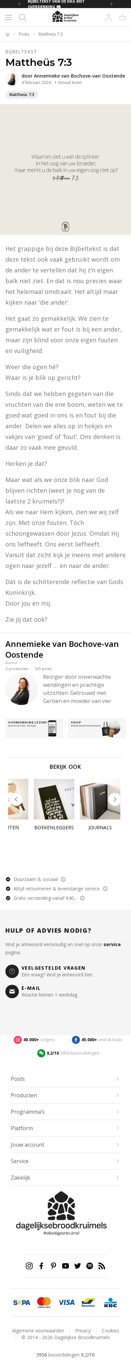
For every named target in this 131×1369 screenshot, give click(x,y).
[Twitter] (77, 1266)
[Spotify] (89, 1266)
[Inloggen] (108, 17)
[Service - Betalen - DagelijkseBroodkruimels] (22, 1302)
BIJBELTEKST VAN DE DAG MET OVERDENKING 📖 (52, 4)
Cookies (110, 1330)
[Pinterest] (53, 1266)
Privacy (83, 1330)
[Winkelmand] (122, 17)
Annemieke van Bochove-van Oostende (79, 76)
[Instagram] (29, 1266)
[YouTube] (65, 1266)
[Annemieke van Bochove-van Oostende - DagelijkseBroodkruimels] (12, 78)
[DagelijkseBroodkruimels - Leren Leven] (7, 34)
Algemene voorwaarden (38, 1330)
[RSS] (101, 1266)
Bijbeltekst (21, 51)
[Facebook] (41, 1266)
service (112, 944)
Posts (24, 34)
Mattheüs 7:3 (51, 34)
